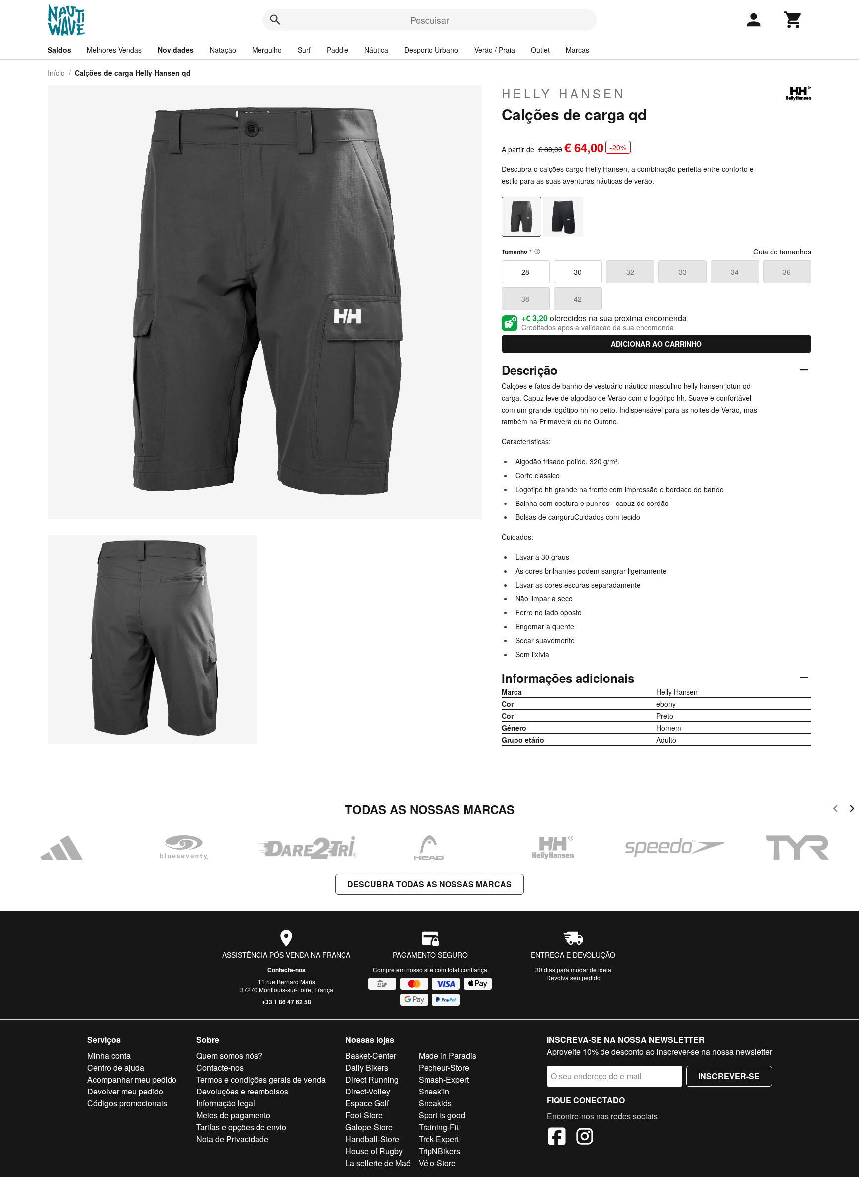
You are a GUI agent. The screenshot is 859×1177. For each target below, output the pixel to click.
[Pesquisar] (275, 20)
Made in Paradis (447, 1055)
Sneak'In (434, 1091)
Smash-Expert (444, 1079)
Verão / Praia (494, 50)
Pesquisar (429, 19)
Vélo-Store (437, 1163)
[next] (852, 810)
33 (683, 272)
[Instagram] (585, 1137)
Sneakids (435, 1103)
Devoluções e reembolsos (242, 1091)
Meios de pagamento (233, 1115)
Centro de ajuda (115, 1067)
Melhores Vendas (114, 50)
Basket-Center (370, 1055)
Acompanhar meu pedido (131, 1079)
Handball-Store (372, 1139)
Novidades (176, 50)
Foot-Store (364, 1115)
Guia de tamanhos (782, 251)
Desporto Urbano (431, 50)
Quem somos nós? (229, 1055)
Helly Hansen (564, 93)
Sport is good (442, 1115)
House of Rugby (374, 1151)
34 (735, 272)
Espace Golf (367, 1103)
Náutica (376, 50)
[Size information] (537, 251)
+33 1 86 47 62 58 (286, 1001)
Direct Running (372, 1079)
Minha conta (109, 1055)
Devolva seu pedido (573, 977)
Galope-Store (369, 1127)
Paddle (337, 50)
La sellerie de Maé (378, 1163)
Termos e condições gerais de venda (261, 1079)
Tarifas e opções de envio (241, 1127)
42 (578, 299)
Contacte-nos (286, 970)
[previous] (835, 810)
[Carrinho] (793, 20)
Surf (304, 50)
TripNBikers (439, 1151)
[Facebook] (557, 1137)
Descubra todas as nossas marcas (429, 884)
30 (578, 272)
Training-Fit (439, 1127)
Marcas (577, 50)
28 (525, 272)
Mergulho (267, 50)
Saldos (59, 50)
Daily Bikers (366, 1067)
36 (787, 272)
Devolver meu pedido (125, 1091)
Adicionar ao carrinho (656, 344)
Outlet (540, 50)
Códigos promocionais (127, 1103)
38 (525, 299)
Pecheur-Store (444, 1067)
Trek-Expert (439, 1139)
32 (630, 272)
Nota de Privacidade (232, 1139)
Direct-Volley (367, 1091)
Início (56, 73)
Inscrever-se (729, 1076)
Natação (223, 50)
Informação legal (225, 1103)
